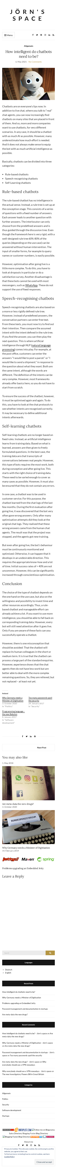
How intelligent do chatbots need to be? (18, 992)
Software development (11, 1110)
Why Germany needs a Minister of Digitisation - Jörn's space (27, 1043)
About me (28, 1142)
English (8, 973)
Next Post (41, 747)
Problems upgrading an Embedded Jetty (23, 868)
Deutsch (8, 970)
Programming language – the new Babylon (13, 712)
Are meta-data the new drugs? (18, 803)
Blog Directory (42, 1133)
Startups (5, 1116)
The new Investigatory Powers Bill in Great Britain (23, 1074)
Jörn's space (28, 15)
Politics (5, 1099)
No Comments (35, 61)
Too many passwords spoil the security (26, 1055)
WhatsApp (31, 285)
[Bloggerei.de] (48, 1136)
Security (5, 1104)
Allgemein (28, 46)
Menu (9, 35)
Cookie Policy (9, 1157)
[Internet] (36, 1136)
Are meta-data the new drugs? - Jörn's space (20, 1062)
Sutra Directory (15, 1133)
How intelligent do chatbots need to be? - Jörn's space (24, 1033)
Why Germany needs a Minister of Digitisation (12, 699)
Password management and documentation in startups (25, 1009)
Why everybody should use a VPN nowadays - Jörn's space (26, 1071)
